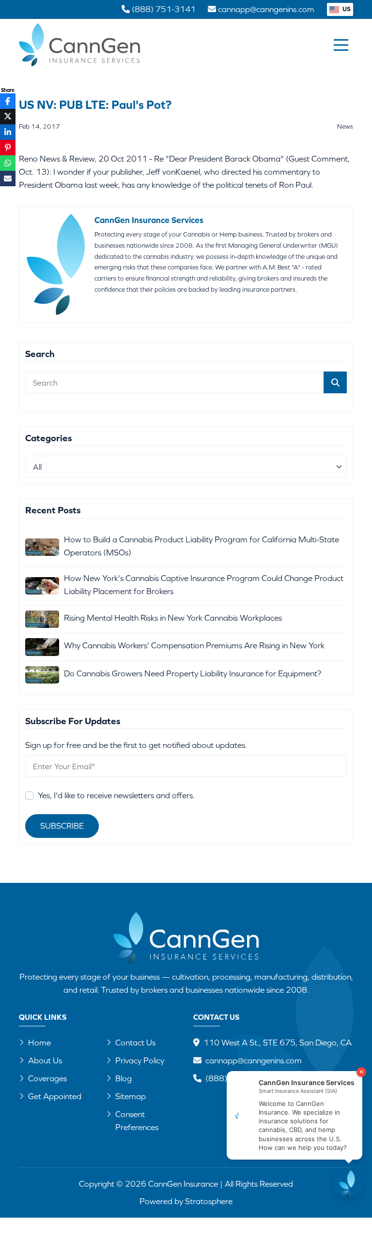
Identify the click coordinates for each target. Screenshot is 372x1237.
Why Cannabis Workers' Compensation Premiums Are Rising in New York (194, 645)
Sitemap (130, 1096)
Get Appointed (54, 1096)
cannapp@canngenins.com (253, 1060)
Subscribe (62, 826)
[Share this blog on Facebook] (8, 101)
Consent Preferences (136, 1120)
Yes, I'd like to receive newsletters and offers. (116, 795)
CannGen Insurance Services (148, 220)
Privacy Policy (139, 1060)
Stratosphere (208, 1201)
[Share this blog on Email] (8, 178)
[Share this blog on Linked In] (8, 132)
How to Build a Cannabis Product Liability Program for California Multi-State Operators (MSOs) (201, 546)
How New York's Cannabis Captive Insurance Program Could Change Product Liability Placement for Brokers (203, 584)
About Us (45, 1060)
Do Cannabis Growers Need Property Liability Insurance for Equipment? (192, 673)
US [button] (346, 9)
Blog (123, 1078)
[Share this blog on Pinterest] (8, 147)
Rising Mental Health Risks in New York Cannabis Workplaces (173, 618)
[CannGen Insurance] (186, 938)
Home (39, 1042)
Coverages (47, 1078)
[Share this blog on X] (8, 116)
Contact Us (135, 1042)
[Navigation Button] (341, 45)
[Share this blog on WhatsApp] (8, 163)
